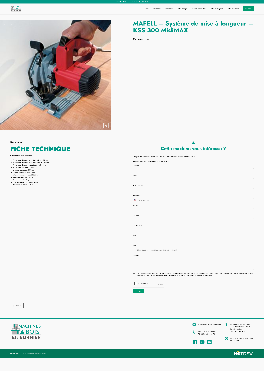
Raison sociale (138, 185)
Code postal (138, 225)
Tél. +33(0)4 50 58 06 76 (206, 334)
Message (136, 255)
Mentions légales (40, 353)
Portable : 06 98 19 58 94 (140, 2)
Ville (135, 235)
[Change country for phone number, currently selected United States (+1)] (135, 200)
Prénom (136, 165)
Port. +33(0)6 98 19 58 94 (207, 331)
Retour (18, 306)
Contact (248, 9)
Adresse (136, 215)
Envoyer (139, 291)
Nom (135, 175)
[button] (4, 24)
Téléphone (137, 195)
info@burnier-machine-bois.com (209, 324)
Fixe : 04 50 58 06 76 (122, 2)
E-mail (135, 205)
